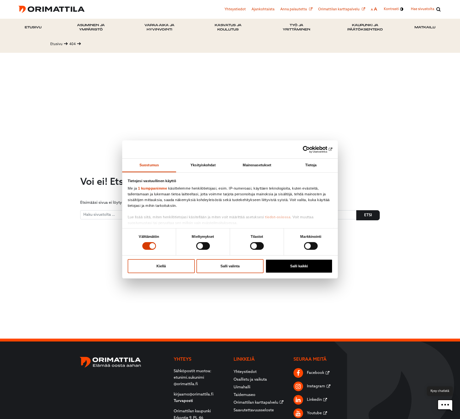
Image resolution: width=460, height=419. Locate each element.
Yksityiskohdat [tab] (202, 165)
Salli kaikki (299, 266)
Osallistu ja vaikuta (250, 380)
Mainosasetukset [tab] (257, 165)
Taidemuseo (244, 395)
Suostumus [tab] (149, 165)
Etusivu (33, 27)
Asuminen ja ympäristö (91, 27)
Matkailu (424, 27)
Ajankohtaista (263, 9)
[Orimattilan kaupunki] (51, 9)
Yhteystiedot (235, 9)
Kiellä (161, 266)
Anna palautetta (294, 9)
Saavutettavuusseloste (254, 410)
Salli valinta (230, 266)
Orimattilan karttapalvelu (339, 9)
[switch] (203, 246)
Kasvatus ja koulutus (228, 27)
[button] (445, 406)
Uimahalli (242, 387)
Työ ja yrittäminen (296, 27)
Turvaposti (183, 401)
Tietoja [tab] (311, 165)
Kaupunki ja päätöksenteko (365, 27)
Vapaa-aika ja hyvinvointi (159, 27)
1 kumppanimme (152, 188)
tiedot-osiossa (277, 217)
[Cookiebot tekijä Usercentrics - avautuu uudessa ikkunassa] (312, 149)
